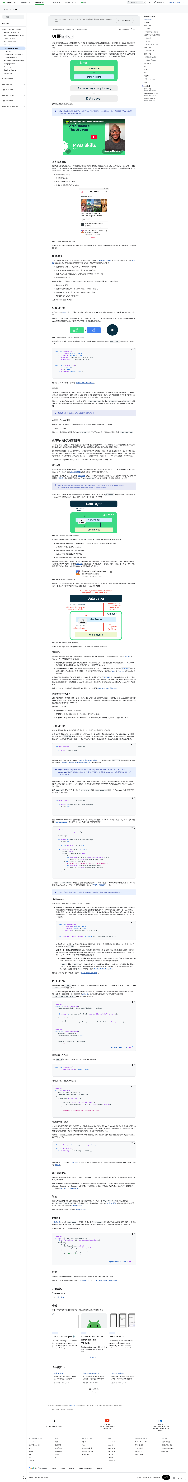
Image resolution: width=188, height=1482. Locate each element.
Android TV (85, 1454)
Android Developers (58, 29)
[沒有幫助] (134, 29)
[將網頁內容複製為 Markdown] (69, 36)
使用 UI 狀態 (111, 1203)
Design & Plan (39, 2)
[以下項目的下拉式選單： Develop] (60, 2)
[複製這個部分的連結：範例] (59, 1306)
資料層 (126, 656)
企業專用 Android (34, 1445)
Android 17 (111, 1442)
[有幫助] (131, 29)
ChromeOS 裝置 (87, 1448)
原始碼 (31, 1451)
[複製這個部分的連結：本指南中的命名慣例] (72, 420)
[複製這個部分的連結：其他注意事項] (66, 899)
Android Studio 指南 (141, 1442)
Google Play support (167, 1448)
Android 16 (111, 1445)
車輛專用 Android (87, 1451)
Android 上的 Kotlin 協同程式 (70, 1188)
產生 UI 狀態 (58, 1373)
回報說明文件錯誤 (166, 1445)
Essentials (24, 2)
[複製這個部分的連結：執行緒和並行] (68, 1173)
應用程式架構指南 (117, 1373)
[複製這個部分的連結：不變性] (60, 388)
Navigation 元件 (76, 1206)
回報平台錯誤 (165, 1442)
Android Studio (174, 2)
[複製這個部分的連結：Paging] (62, 1218)
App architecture (10, 10)
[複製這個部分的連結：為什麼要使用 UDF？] (72, 694)
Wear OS (84, 1445)
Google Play (69, 2)
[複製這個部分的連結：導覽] (59, 1197)
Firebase (71, 1469)
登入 (184, 2)
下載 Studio (138, 1451)
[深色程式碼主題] (132, 349)
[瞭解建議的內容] (64, 1367)
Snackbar (121, 671)
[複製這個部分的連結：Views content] (67, 1293)
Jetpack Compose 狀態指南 (107, 688)
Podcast (31, 1461)
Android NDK (139, 1454)
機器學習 (58, 1445)
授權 (36, 1477)
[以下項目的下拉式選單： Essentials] (30, 2)
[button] (11, 29)
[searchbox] (13, 17)
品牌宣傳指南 (43, 1477)
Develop (55, 2)
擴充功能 (127, 772)
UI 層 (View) (60, 1297)
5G (56, 1457)
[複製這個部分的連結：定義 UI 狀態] (67, 308)
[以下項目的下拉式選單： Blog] (89, 2)
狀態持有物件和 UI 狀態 (91, 1373)
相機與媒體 (58, 1451)
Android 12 (111, 1457)
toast (113, 671)
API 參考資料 (139, 1448)
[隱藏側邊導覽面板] (24, 1478)
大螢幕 (84, 1442)
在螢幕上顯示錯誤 (99, 885)
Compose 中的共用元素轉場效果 (105, 1280)
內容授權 (72, 1406)
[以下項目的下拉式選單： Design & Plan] (47, 2)
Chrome (62, 1469)
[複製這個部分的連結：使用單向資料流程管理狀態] (82, 440)
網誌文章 (85, 994)
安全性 (31, 1448)
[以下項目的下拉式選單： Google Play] (76, 2)
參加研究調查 (165, 1451)
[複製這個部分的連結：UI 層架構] (64, 256)
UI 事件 (57, 1165)
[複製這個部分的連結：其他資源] (64, 1289)
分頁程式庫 (56, 1222)
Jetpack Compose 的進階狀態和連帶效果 (76, 763)
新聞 (30, 1454)
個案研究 (65, 312)
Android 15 (111, 1448)
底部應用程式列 (75, 472)
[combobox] (136, 2)
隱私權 (57, 1454)
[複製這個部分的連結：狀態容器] (62, 465)
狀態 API (106, 770)
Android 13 (111, 1454)
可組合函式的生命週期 (89, 973)
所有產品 (99, 1469)
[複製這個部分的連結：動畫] (59, 1272)
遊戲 (56, 1442)
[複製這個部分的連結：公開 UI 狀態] (67, 726)
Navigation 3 (80, 1210)
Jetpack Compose (104, 261)
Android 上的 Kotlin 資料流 (88, 760)
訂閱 (166, 1477)
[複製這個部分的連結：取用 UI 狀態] (67, 981)
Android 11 (111, 1461)
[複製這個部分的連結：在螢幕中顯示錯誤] (70, 1122)
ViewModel (81, 476)
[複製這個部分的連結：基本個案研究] (68, 162)
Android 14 (111, 1451)
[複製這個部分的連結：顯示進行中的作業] (70, 1055)
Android (31, 1442)
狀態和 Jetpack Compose (85, 383)
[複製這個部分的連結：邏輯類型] (62, 652)
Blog (84, 2)
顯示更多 (94, 1357)
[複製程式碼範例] (134, 349)
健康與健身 (58, 1448)
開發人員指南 (139, 1445)
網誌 (30, 1457)
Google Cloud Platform (85, 1469)
